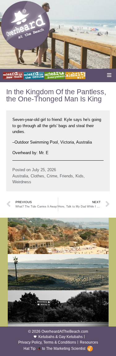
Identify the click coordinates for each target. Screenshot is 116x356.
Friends (66, 176)
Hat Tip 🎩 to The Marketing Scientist (54, 348)
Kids (79, 176)
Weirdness (21, 182)
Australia (20, 176)
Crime (52, 176)
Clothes (37, 176)
